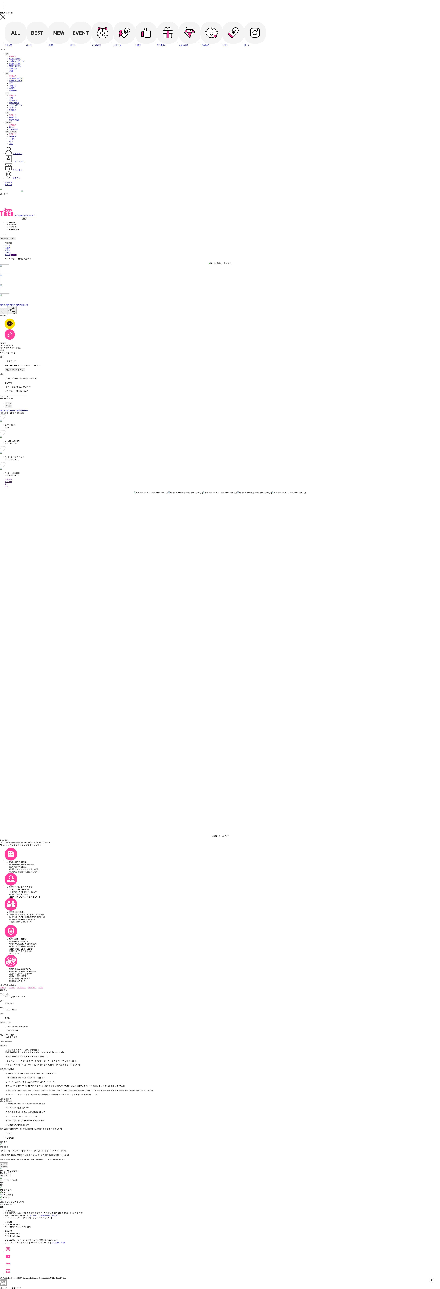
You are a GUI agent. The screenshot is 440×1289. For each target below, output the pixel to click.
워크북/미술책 (15, 59)
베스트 (7, 245)
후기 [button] (6, 484)
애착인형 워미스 (11, 131)
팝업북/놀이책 (15, 64)
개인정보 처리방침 (12, 1224)
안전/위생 (13, 100)
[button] (7, 305)
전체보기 (12, 56)
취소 (2, 1183)
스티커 (12, 88)
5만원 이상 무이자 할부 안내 (15, 370)
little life (8, 122)
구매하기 (8, 406)
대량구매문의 (44, 1215)
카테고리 (8, 238)
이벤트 (7, 250)
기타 (7, 112)
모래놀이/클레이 (15, 78)
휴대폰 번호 (5, 1204)
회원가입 (8, 185)
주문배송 (12, 227)
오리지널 (12, 136)
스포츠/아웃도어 (15, 105)
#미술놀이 (21, 988)
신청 (2, 1207)
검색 (24, 218)
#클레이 (12, 988)
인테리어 (12, 110)
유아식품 (12, 108)
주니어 (12, 139)
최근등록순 (9, 1138)
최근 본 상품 (14, 229)
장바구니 (8, 403)
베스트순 (8, 1133)
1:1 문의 (33, 1215)
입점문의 (55, 1215)
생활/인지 (13, 68)
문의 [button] (6, 486)
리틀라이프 (31, 215)
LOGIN (12, 222)
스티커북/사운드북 (16, 61)
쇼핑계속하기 (5, 1175)
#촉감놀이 (32, 988)
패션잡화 (12, 117)
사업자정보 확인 (58, 1243)
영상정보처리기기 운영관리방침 (18, 1227)
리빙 (7, 93)
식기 (11, 98)
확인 (2, 1185)
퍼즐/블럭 (13, 90)
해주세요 (6, 13)
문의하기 (4, 1164)
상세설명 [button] (8, 479)
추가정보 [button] (8, 482)
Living (11, 127)
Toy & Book (13, 129)
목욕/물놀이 (14, 103)
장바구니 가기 (5, 1173)
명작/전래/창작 (15, 66)
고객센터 (8, 182)
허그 (11, 141)
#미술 (40, 988)
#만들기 (3, 988)
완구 (7, 73)
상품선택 (4, 1166)
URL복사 (5, 1197)
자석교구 (12, 86)
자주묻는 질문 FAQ (12, 1236)
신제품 (7, 248)
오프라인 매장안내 (12, 1234)
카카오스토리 (7, 1195)
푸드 (11, 144)
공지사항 (8, 1231)
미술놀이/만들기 (15, 81)
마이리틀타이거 (20, 215)
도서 (7, 54)
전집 (11, 71)
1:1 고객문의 (20, 1073)
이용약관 (8, 1222)
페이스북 (5, 1192)
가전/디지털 (14, 120)
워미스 (7, 255)
